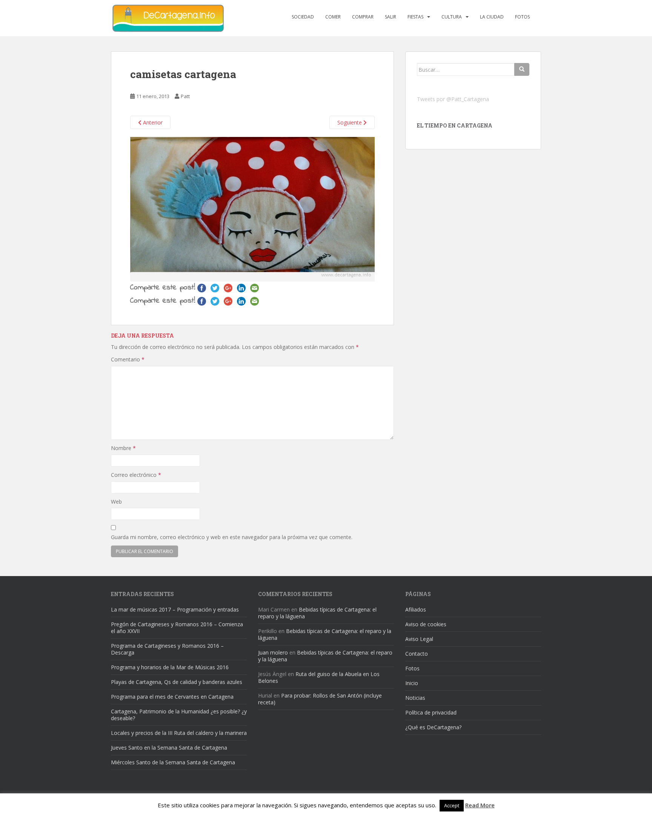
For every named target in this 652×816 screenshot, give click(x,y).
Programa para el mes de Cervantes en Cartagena (172, 696)
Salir (390, 17)
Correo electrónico (136, 474)
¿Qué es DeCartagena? (433, 727)
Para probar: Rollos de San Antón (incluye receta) (320, 699)
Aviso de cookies (425, 624)
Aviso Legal (419, 638)
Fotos (522, 17)
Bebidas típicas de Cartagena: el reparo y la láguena (317, 613)
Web (116, 501)
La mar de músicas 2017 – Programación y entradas (175, 609)
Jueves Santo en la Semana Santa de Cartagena (169, 747)
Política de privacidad (431, 712)
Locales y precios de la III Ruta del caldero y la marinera (179, 732)
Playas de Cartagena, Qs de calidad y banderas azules (176, 681)
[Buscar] (521, 69)
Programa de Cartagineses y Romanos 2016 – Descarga (167, 649)
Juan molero (273, 652)
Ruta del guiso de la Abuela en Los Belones (319, 677)
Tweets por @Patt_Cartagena (453, 99)
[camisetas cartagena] (252, 208)
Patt (185, 96)
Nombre (123, 448)
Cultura (451, 17)
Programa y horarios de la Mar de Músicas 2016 (170, 667)
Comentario (128, 359)
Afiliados (415, 609)
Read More (480, 805)
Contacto (416, 653)
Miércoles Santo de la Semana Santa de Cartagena (173, 762)
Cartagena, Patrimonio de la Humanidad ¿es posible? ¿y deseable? (179, 715)
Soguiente (350, 122)
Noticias (415, 697)
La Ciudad (492, 17)
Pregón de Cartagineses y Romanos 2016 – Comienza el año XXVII (177, 628)
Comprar (363, 17)
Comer (333, 17)
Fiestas (415, 17)
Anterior (152, 122)
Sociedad (303, 17)
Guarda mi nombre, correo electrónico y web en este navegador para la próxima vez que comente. (231, 537)
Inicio (411, 683)
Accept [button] (451, 805)
